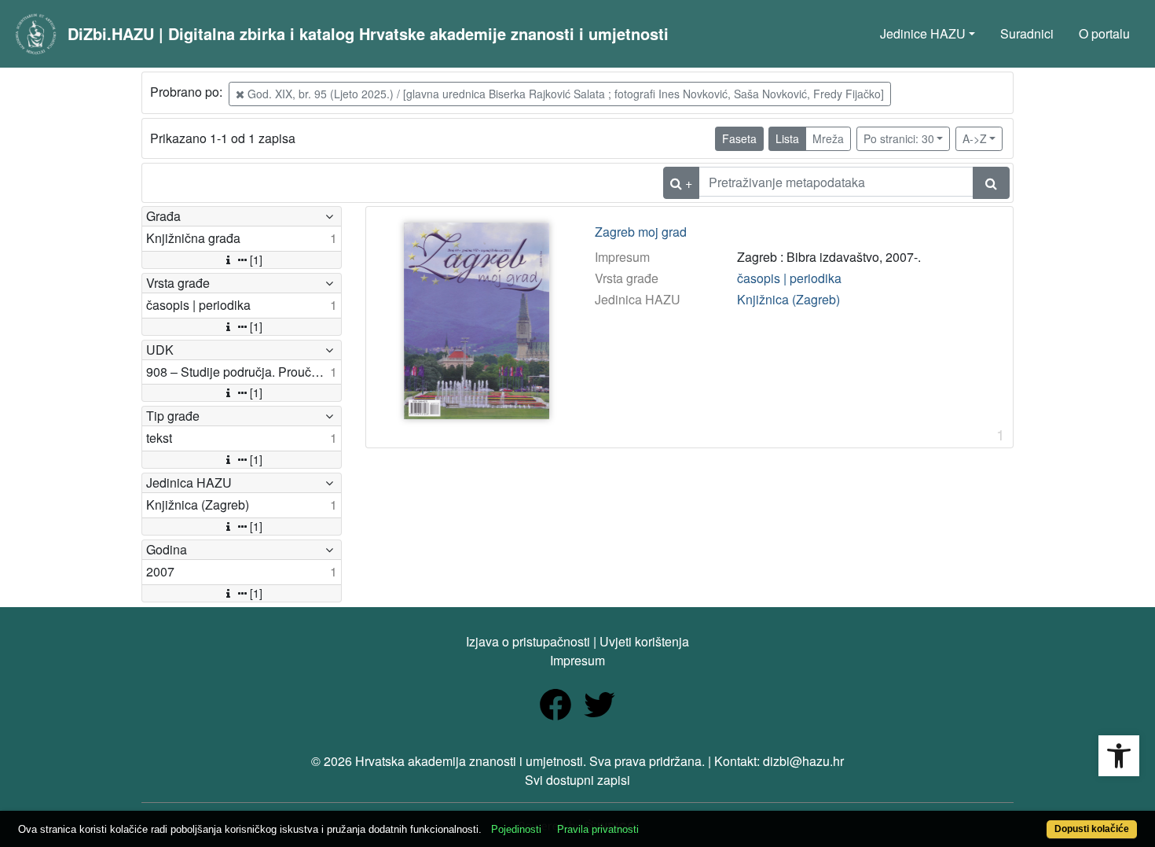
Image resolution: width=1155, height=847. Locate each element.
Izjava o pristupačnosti (528, 641)
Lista (787, 138)
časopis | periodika (789, 278)
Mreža (828, 138)
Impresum (577, 660)
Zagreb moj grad (641, 232)
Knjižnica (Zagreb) (788, 299)
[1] (256, 259)
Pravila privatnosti (598, 829)
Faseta (739, 138)
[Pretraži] (991, 183)
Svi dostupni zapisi (577, 780)
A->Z (974, 138)
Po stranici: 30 (899, 138)
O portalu (1104, 33)
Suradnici (1027, 33)
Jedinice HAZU (923, 33)
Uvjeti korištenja (644, 641)
